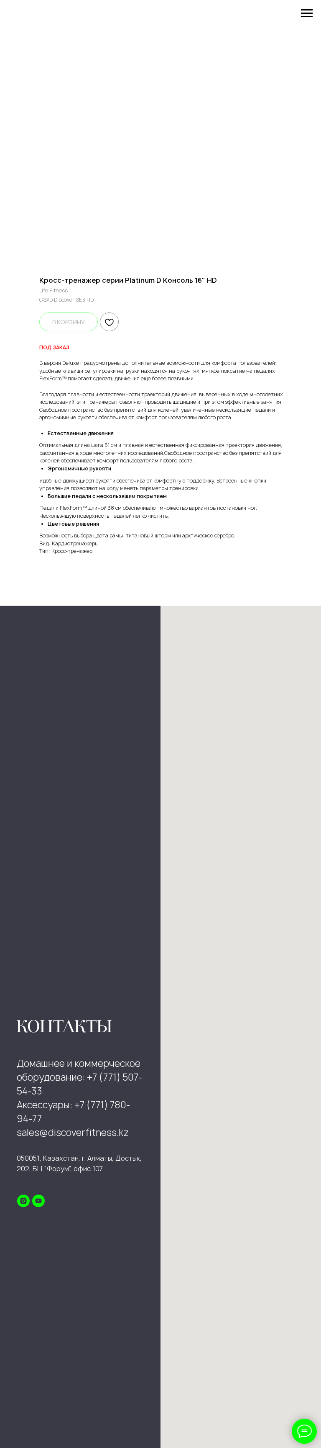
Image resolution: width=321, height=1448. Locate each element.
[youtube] (38, 1201)
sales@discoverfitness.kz (73, 1132)
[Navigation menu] (307, 13)
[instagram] (23, 1201)
